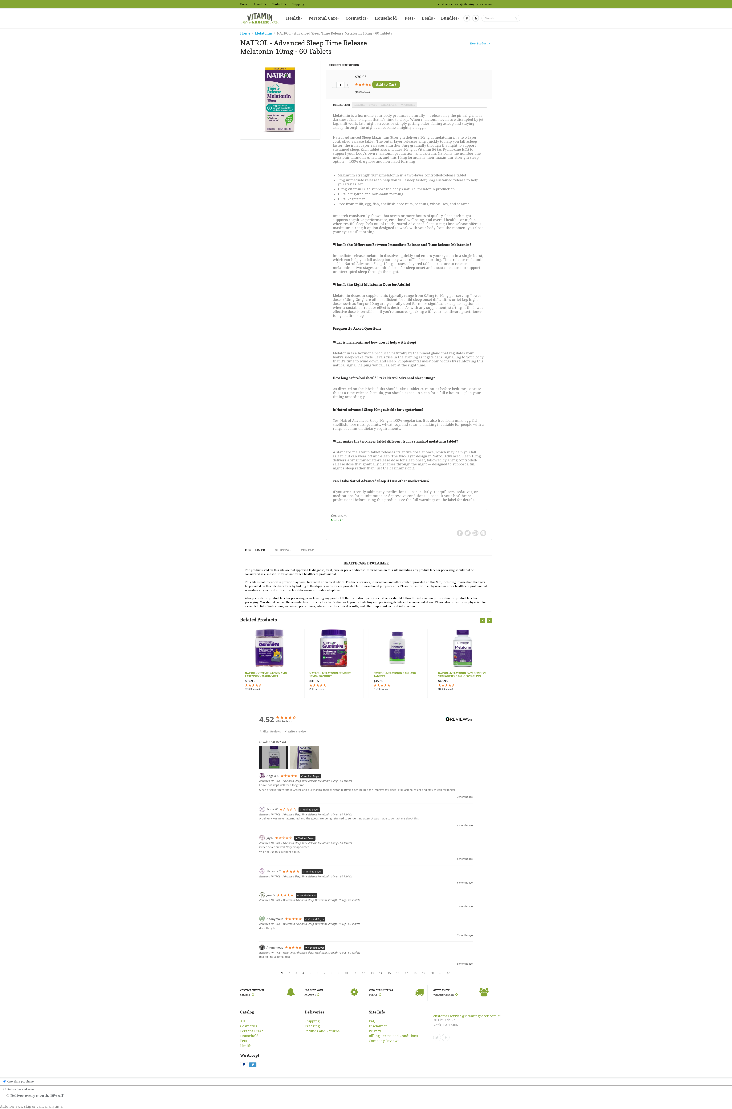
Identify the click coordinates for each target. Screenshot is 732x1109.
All (242, 1021)
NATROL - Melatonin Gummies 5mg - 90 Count (462, 674)
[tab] (341, 104)
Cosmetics (357, 18)
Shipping (298, 4)
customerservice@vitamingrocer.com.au (465, 4)
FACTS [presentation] (373, 104)
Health (294, 18)
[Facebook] (445, 1037)
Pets (410, 18)
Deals (428, 18)
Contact (308, 550)
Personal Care (324, 18)
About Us (260, 4)
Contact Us (279, 4)
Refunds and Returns (322, 1031)
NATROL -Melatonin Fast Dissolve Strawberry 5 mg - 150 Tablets (398, 674)
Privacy (375, 1031)
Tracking (312, 1026)
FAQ (372, 1021)
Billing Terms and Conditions (393, 1036)
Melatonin (263, 33)
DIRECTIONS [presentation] (389, 104)
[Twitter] (437, 1037)
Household (387, 18)
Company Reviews (384, 1041)
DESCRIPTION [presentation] (341, 104)
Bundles (450, 18)
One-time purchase (20, 1081)
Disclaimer (255, 550)
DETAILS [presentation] (359, 104)
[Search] (515, 18)
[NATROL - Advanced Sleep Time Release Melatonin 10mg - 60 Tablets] (280, 99)
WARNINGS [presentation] (408, 104)
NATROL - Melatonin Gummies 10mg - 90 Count (266, 674)
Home (244, 4)
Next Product (479, 43)
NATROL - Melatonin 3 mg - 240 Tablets (330, 674)
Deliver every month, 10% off (36, 1096)
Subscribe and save (20, 1089)
